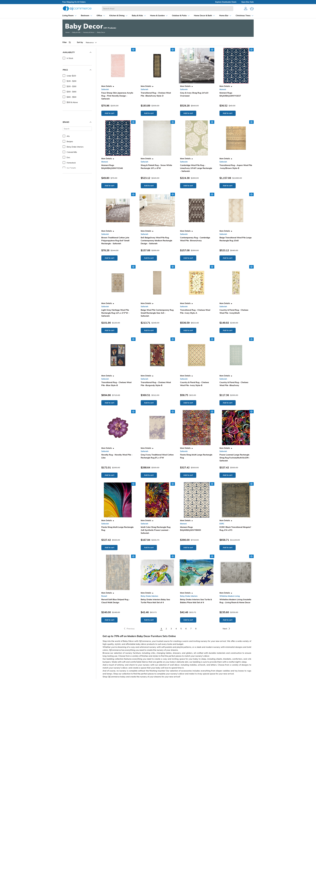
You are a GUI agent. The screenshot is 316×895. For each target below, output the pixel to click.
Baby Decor (101, 32)
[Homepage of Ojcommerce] (77, 8)
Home (67, 32)
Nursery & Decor (88, 32)
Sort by (80, 42)
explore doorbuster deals (225, 2)
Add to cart (109, 113)
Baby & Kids (76, 32)
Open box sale (247, 2)
